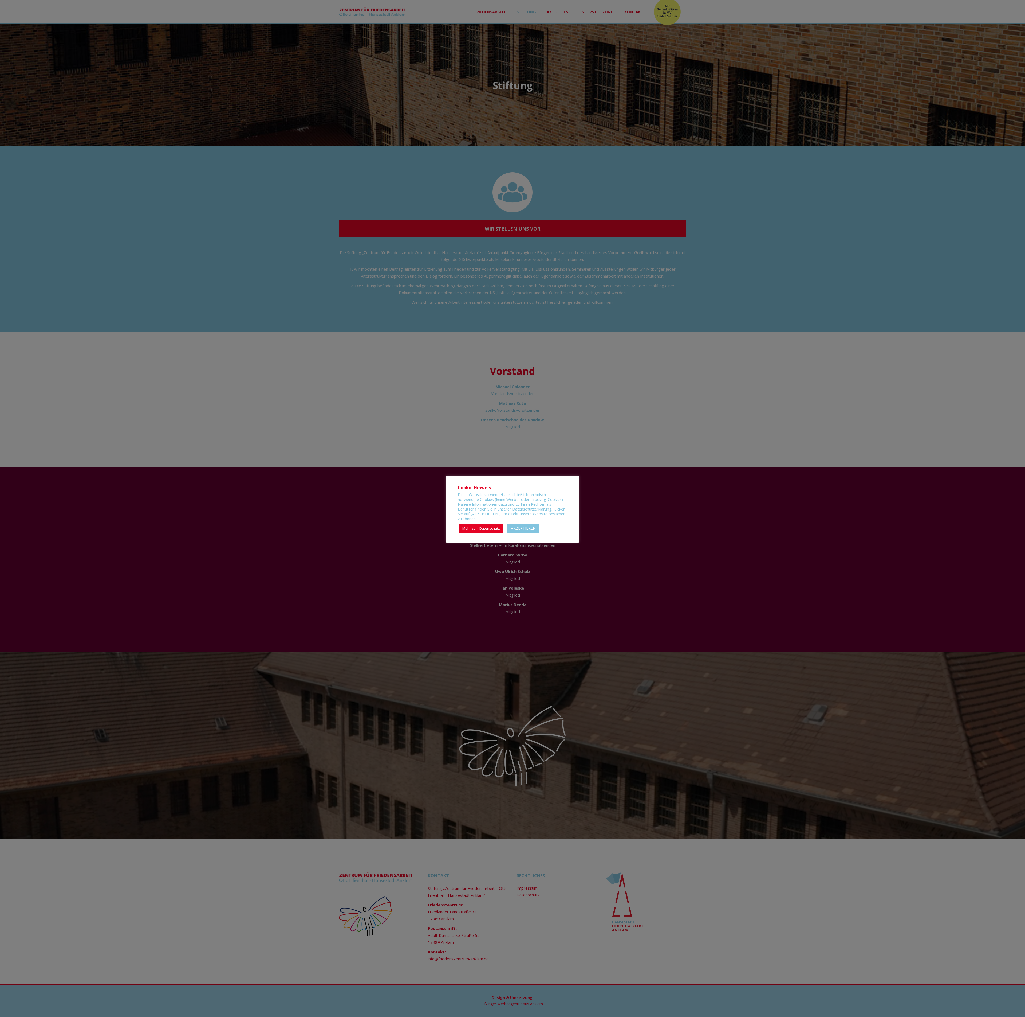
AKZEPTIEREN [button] (523, 528)
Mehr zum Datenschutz (481, 528)
